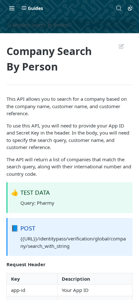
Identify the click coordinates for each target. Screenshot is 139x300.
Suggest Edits (118, 46)
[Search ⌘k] (118, 8)
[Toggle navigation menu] (11, 8)
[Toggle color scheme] (130, 8)
